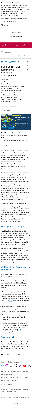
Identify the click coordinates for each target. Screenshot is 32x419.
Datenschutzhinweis (15, 389)
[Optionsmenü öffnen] (28, 70)
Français (9, 384)
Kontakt (3, 371)
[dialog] (16, 21)
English (3, 384)
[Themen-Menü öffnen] (24, 55)
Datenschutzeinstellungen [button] (9, 391)
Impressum (4, 389)
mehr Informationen (9, 21)
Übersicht (25, 389)
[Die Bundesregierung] (6, 53)
